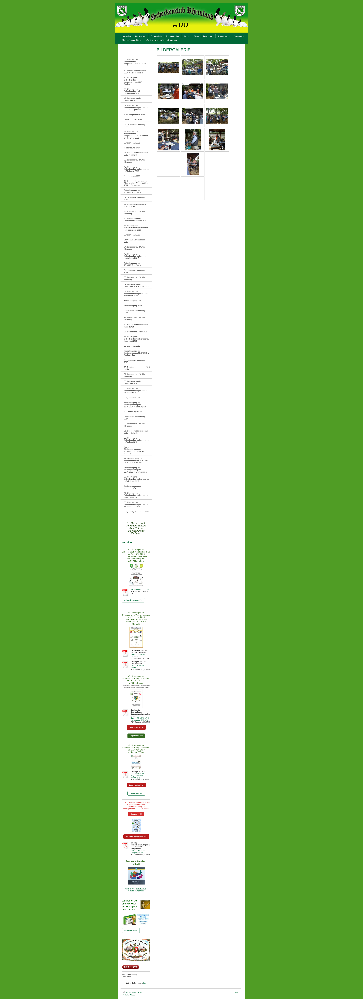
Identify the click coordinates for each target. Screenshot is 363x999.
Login (236, 992)
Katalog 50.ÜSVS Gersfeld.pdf (137, 667)
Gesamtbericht (136, 814)
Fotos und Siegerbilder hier (136, 837)
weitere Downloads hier (133, 600)
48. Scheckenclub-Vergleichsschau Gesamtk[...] (138, 776)
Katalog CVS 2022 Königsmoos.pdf (138, 852)
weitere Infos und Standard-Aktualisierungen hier (136, 890)
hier (144, 983)
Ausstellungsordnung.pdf (140, 590)
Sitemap (140, 993)
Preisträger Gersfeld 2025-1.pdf (138, 655)
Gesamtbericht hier (136, 727)
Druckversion (131, 993)
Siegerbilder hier (136, 736)
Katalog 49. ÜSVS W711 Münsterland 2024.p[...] (140, 719)
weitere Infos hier (130, 930)
